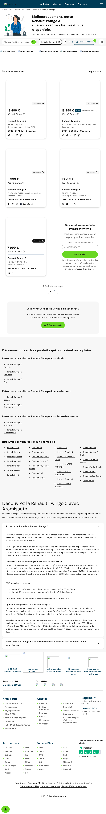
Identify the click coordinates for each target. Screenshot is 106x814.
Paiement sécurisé (50, 786)
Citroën (8, 755)
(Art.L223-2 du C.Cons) (84, 269)
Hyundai (29, 751)
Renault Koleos (89, 447)
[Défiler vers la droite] (69, 42)
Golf (65, 755)
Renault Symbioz (14, 456)
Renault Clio (88, 480)
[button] (59, 42)
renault (36, 9)
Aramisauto (7, 9)
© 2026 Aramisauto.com (53, 796)
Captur (42, 769)
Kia (26, 755)
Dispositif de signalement (74, 786)
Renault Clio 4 (38, 478)
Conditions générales (26, 783)
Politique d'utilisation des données (74, 783)
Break (42, 716)
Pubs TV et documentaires (17, 725)
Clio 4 (66, 751)
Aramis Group (11, 728)
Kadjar (66, 758)
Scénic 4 (67, 765)
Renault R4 (62, 447)
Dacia (7, 762)
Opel (7, 758)
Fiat (27, 747)
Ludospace (44, 723)
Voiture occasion (23, 9)
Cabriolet (67, 707)
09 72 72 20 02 (12, 685)
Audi (7, 769)
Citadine (43, 703)
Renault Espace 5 (65, 479)
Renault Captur (14, 452)
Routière (43, 713)
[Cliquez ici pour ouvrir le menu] (101, 4)
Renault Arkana (14, 470)
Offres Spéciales (71, 710)
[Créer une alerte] (5, 809)
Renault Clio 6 (13, 475)
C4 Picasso (44, 765)
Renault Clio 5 (13, 447)
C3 (40, 762)
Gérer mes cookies (29, 786)
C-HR (65, 747)
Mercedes (30, 765)
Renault (8, 747)
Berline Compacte (44, 708)
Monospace (44, 720)
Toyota (28, 769)
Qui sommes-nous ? (14, 703)
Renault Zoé (37, 473)
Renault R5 (37, 447)
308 (41, 755)
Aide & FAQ (10, 714)
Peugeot (9, 751)
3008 (41, 758)
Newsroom (10, 721)
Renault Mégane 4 (40, 456)
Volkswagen (10, 765)
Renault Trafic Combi (92, 467)
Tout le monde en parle (15, 717)
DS (26, 773)
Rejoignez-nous (12, 710)
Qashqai (67, 769)
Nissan (8, 773)
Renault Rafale (38, 452)
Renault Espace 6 (40, 461)
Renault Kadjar (13, 466)
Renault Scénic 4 (65, 452)
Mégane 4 (67, 762)
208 (41, 747)
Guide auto (68, 714)
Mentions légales (46, 783)
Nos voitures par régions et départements (71, 720)
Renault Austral (14, 461)
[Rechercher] (33, 42)
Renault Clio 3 (89, 471)
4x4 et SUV (68, 703)
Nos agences (11, 707)
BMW (27, 762)
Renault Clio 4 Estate (92, 476)
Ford (27, 758)
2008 (41, 751)
